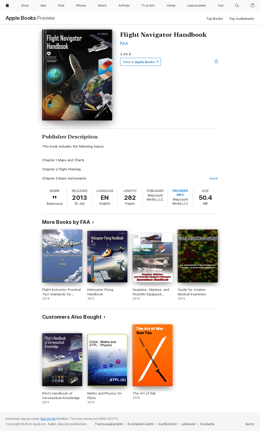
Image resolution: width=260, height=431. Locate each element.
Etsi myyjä (48, 419)
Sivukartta (207, 424)
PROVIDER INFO (180, 193)
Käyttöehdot (167, 424)
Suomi (249, 424)
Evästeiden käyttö (141, 424)
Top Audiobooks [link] (241, 19)
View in (139, 62)
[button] (237, 5)
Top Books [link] (214, 19)
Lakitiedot (188, 424)
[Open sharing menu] (216, 62)
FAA (124, 43)
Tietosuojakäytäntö (109, 424)
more (214, 178)
